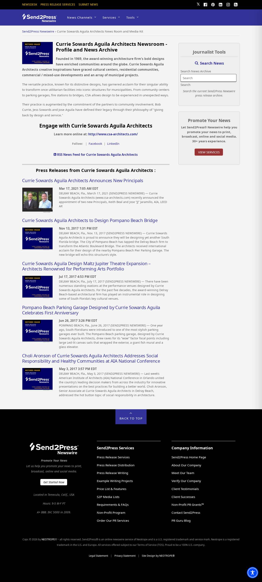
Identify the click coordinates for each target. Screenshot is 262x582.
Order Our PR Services (113, 520)
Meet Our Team (183, 473)
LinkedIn (113, 143)
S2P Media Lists (108, 497)
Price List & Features (111, 489)
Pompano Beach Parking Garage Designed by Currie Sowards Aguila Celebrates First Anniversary (91, 310)
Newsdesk (29, 4)
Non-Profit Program (111, 512)
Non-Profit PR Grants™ (188, 504)
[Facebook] (205, 4)
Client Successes (183, 497)
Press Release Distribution (115, 465)
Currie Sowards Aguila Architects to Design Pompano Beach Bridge (89, 220)
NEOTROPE (48, 539)
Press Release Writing (112, 473)
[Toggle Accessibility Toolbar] (252, 572)
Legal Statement (98, 555)
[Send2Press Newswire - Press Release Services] (41, 20)
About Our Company (186, 465)
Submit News (88, 4)
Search (185, 85)
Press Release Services (58, 4)
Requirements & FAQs (113, 504)
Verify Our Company (186, 481)
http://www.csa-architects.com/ (113, 134)
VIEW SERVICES (209, 152)
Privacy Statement (125, 555)
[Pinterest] (213, 4)
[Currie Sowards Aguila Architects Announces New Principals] (37, 212)
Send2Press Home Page (189, 457)
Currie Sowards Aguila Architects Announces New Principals (82, 180)
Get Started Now (53, 482)
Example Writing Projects (115, 481)
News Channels (79, 17)
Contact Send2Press (186, 512)
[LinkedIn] (220, 4)
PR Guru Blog (181, 520)
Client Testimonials (185, 489)
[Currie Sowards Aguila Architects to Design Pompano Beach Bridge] (37, 249)
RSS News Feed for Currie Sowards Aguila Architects (97, 155)
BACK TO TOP (131, 418)
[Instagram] (228, 4)
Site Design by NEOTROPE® (158, 555)
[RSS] (235, 4)
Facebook (95, 143)
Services (109, 17)
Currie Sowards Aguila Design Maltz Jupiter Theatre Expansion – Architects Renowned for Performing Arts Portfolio (86, 266)
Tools (130, 17)
